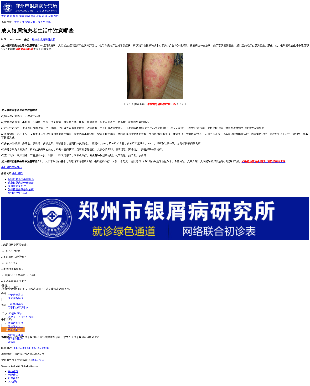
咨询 (33, 16)
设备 (38, 16)
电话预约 (17, 167)
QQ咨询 (12, 381)
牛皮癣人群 (28, 22)
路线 (56, 16)
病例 (27, 16)
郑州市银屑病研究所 (43, 39)
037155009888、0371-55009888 (31, 348)
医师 (21, 16)
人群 (50, 16)
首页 (3, 16)
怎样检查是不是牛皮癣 (21, 189)
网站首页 (13, 371)
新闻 (15, 16)
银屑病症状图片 (17, 186)
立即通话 (13, 374)
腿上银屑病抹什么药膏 (21, 182)
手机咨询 (6, 167)
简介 (9, 16)
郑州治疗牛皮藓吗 (18, 192)
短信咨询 (13, 378)
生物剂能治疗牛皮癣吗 (21, 179)
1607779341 (38, 360)
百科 (44, 16)
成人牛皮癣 (44, 22)
